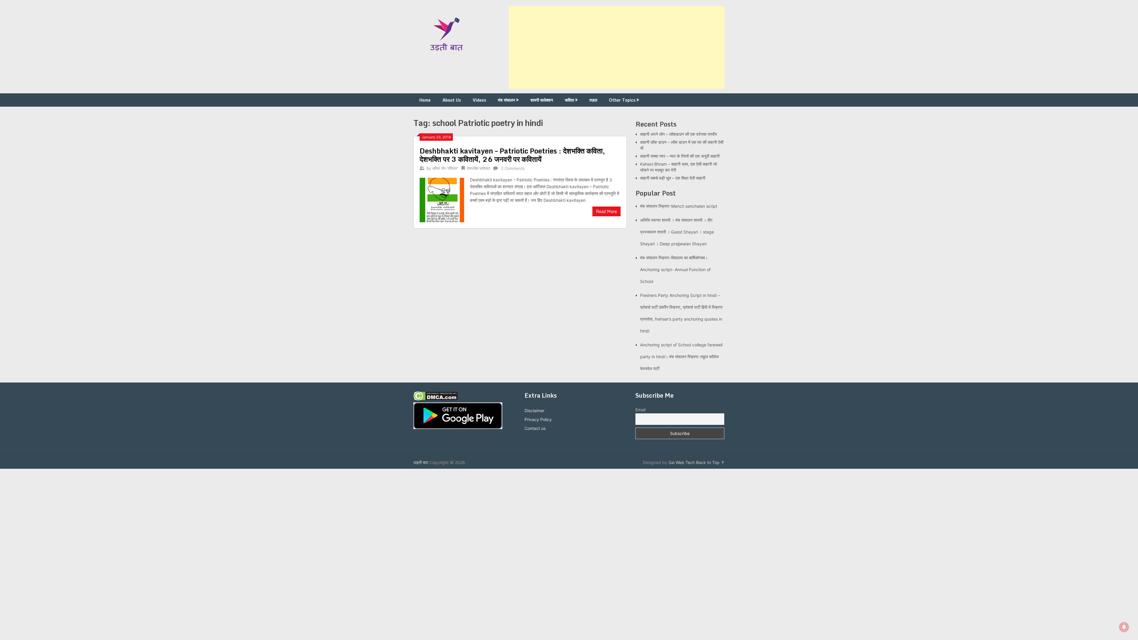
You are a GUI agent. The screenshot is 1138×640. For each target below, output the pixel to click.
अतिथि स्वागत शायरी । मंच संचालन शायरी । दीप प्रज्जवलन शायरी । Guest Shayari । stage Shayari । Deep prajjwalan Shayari (677, 231)
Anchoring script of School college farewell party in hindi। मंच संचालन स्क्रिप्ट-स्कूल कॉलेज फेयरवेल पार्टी (681, 356)
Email (640, 409)
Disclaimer (534, 410)
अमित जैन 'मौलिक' (445, 168)
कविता (569, 100)
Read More (606, 211)
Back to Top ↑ (710, 462)
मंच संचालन (506, 100)
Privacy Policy (538, 419)
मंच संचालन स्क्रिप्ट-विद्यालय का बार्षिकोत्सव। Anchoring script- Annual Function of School (675, 269)
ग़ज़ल (593, 100)
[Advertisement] (617, 47)
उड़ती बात (420, 462)
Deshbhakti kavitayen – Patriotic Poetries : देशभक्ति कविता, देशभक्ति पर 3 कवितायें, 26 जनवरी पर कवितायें (512, 155)
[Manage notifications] (1124, 627)
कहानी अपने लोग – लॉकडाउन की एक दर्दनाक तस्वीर (678, 134)
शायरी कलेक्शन (541, 100)
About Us (451, 100)
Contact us (535, 428)
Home (425, 100)
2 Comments (513, 168)
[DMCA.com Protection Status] (435, 398)
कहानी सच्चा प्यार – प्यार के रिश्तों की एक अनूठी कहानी (680, 156)
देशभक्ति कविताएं (478, 168)
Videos (479, 100)
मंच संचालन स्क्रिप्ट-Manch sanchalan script (678, 206)
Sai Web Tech (682, 462)
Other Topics (622, 100)
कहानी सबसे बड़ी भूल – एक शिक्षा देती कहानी (672, 177)
